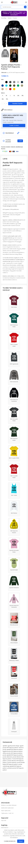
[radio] (2, 82)
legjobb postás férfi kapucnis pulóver (13, 751)
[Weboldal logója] (14, 2)
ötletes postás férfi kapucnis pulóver (12, 753)
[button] (2, 33)
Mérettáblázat (4, 827)
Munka (9, 18)
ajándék (5, 745)
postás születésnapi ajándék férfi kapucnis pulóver (12, 766)
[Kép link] (9, 792)
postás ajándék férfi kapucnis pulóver (13, 755)
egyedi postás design (13, 745)
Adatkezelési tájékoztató (7, 808)
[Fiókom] (26, 2)
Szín (2, 79)
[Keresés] (25, 7)
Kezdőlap (3, 18)
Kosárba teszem (17, 103)
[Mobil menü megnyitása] (2, 2)
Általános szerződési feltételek (8, 805)
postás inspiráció (11, 762)
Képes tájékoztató (5, 810)
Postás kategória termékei (10, 206)
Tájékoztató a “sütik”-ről (7, 813)
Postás (15, 18)
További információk (10, 841)
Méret (3, 93)
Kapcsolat (3, 820)
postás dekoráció (7, 757)
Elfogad (21, 841)
